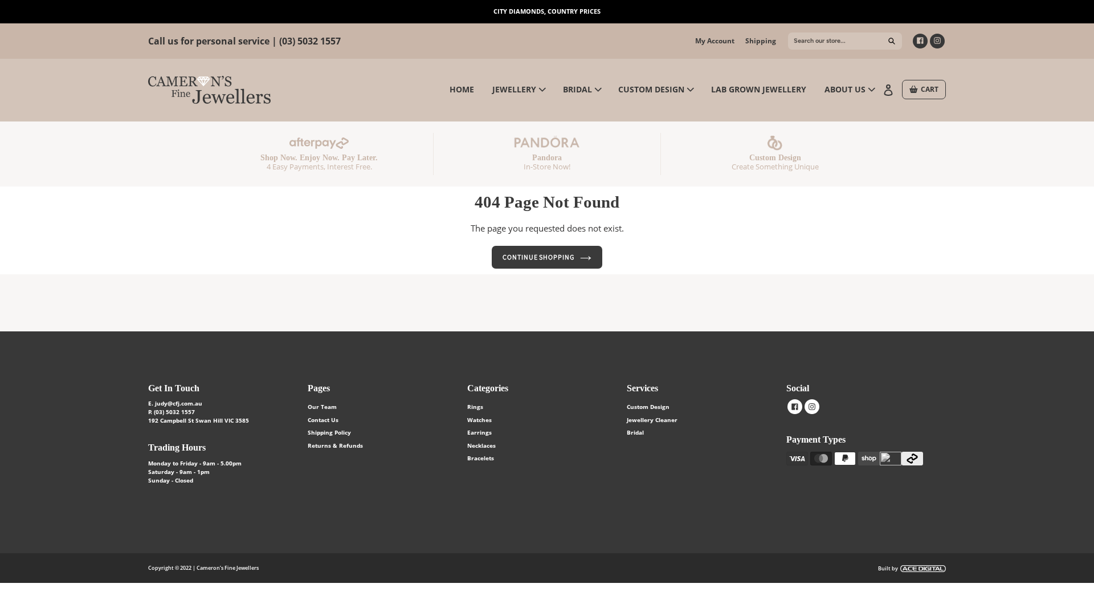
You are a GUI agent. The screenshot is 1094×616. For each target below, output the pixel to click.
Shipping (760, 41)
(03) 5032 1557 (310, 41)
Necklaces (481, 445)
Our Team (322, 407)
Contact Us (323, 420)
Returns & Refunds (335, 445)
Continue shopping (538, 257)
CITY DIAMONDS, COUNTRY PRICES (547, 11)
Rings (475, 407)
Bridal (635, 432)
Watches (479, 420)
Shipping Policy (329, 432)
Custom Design (648, 407)
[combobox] (845, 41)
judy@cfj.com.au (178, 403)
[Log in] (889, 89)
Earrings (479, 432)
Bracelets (480, 458)
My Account (714, 41)
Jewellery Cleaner (652, 420)
